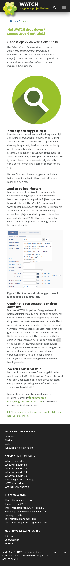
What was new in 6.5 (16, 468)
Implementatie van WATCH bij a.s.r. (24, 507)
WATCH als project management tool (26, 522)
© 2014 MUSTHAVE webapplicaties (21, 552)
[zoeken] (54, 7)
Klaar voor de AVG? (15, 504)
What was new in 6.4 (16, 472)
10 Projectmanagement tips (20, 518)
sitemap (9, 543)
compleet (10, 436)
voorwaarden (12, 539)
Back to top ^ (60, 552)
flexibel (9, 440)
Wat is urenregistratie (17, 486)
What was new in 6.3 (16, 475)
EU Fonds (10, 535)
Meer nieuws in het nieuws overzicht (31, 412)
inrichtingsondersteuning (19, 479)
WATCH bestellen (14, 483)
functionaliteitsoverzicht (19, 447)
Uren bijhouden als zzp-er (19, 500)
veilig (8, 443)
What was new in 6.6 (16, 464)
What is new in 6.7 (14, 460)
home (15, 21)
